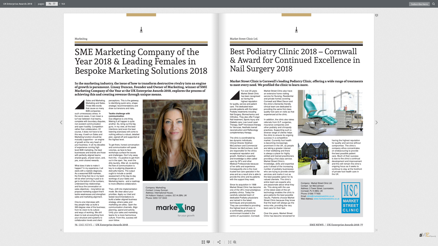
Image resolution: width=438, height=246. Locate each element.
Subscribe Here (419, 4)
